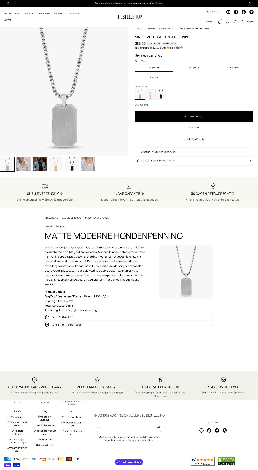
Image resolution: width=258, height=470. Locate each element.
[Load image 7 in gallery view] (88, 164)
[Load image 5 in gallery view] (56, 164)
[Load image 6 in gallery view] (72, 164)
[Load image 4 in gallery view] (40, 164)
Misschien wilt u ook (97, 217)
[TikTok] (236, 12)
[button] (210, 22)
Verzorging (51, 217)
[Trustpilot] (251, 12)
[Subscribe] (158, 427)
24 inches (234, 67)
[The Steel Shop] (129, 16)
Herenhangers (166, 28)
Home (138, 28)
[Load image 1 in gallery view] (7, 164)
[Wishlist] (235, 22)
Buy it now (194, 127)
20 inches (154, 67)
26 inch (154, 76)
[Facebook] (244, 12)
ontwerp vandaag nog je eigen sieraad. (143, 3)
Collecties (150, 28)
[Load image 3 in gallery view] (23, 164)
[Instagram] (228, 12)
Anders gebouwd (71, 217)
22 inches (194, 67)
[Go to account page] (227, 22)
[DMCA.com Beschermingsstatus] (226, 464)
